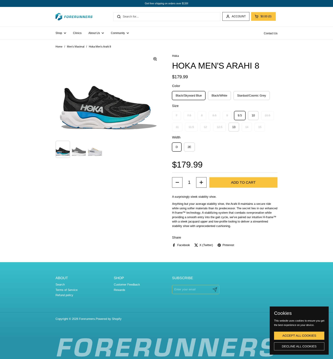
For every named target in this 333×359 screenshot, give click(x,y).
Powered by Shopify (109, 319)
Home (59, 46)
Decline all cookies (299, 346)
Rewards (119, 290)
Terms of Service (67, 290)
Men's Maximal (75, 46)
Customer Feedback (127, 284)
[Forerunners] (74, 16)
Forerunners (87, 319)
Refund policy (64, 295)
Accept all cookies (299, 335)
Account (239, 16)
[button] (263, 16)
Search (60, 284)
